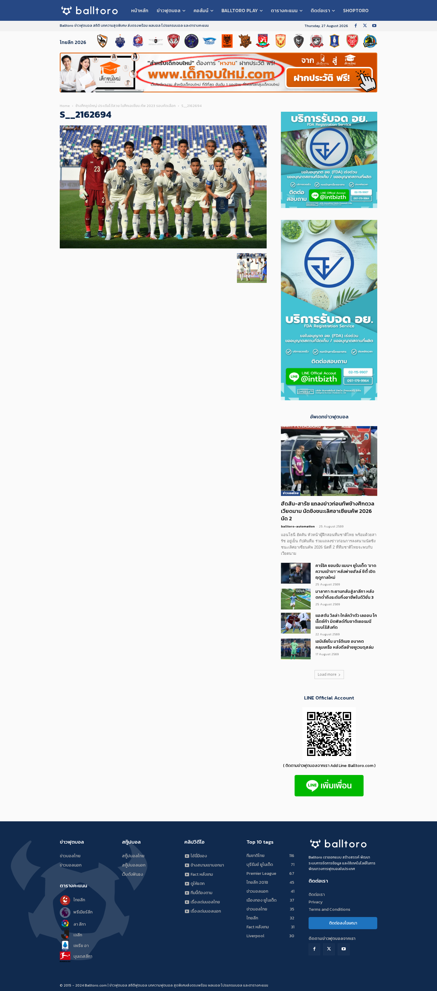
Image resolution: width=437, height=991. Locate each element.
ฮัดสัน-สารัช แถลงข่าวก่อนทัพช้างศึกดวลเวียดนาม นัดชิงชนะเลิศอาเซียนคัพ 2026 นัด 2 (327, 511)
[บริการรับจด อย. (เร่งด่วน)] (329, 206)
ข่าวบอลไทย (290, 493)
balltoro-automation (298, 526)
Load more (327, 674)
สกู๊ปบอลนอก (133, 865)
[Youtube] (374, 26)
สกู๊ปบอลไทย (133, 856)
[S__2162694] (163, 247)
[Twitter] (365, 26)
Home (65, 105)
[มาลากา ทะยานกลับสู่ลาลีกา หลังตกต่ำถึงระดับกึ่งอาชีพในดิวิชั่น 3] (296, 599)
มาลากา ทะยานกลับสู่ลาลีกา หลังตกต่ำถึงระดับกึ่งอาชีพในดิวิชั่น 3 (344, 594)
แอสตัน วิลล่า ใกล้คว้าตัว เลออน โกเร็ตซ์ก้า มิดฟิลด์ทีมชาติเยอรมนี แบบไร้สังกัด (346, 621)
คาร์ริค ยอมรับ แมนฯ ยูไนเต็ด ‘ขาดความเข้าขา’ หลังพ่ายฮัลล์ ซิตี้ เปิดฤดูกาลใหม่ (345, 572)
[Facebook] (356, 26)
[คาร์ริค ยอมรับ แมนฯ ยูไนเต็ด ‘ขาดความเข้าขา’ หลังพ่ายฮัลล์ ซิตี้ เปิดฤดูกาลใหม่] (296, 573)
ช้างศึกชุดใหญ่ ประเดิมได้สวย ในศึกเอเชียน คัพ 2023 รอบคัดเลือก (126, 105)
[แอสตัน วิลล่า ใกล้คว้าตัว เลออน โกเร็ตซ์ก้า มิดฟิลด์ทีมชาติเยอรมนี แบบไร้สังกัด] (296, 623)
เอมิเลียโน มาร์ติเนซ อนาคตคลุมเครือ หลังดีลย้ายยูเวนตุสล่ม (344, 644)
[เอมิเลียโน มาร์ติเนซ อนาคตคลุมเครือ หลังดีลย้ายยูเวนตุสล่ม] (296, 649)
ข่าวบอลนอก (70, 865)
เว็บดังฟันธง (132, 874)
